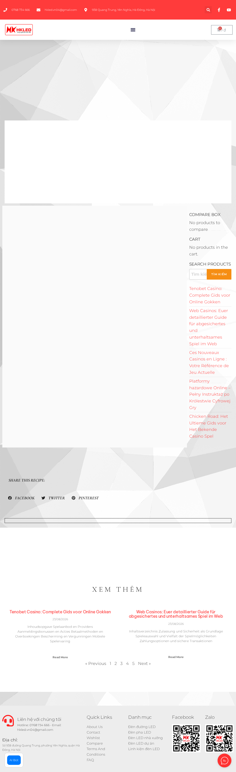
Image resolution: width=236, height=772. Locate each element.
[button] (208, 9)
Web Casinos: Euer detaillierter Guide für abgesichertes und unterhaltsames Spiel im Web (176, 614)
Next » (144, 663)
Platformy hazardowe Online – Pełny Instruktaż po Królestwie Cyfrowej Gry (209, 394)
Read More (60, 657)
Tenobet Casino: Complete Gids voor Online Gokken (209, 295)
